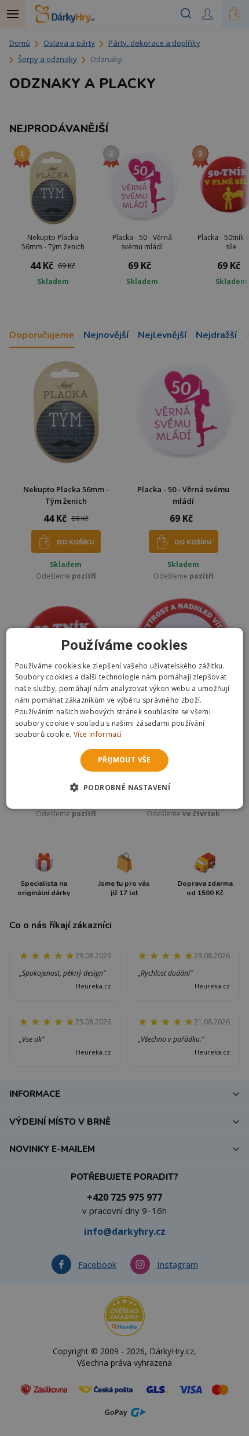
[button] (125, 787)
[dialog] (124, 717)
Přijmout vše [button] (124, 760)
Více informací (98, 734)
